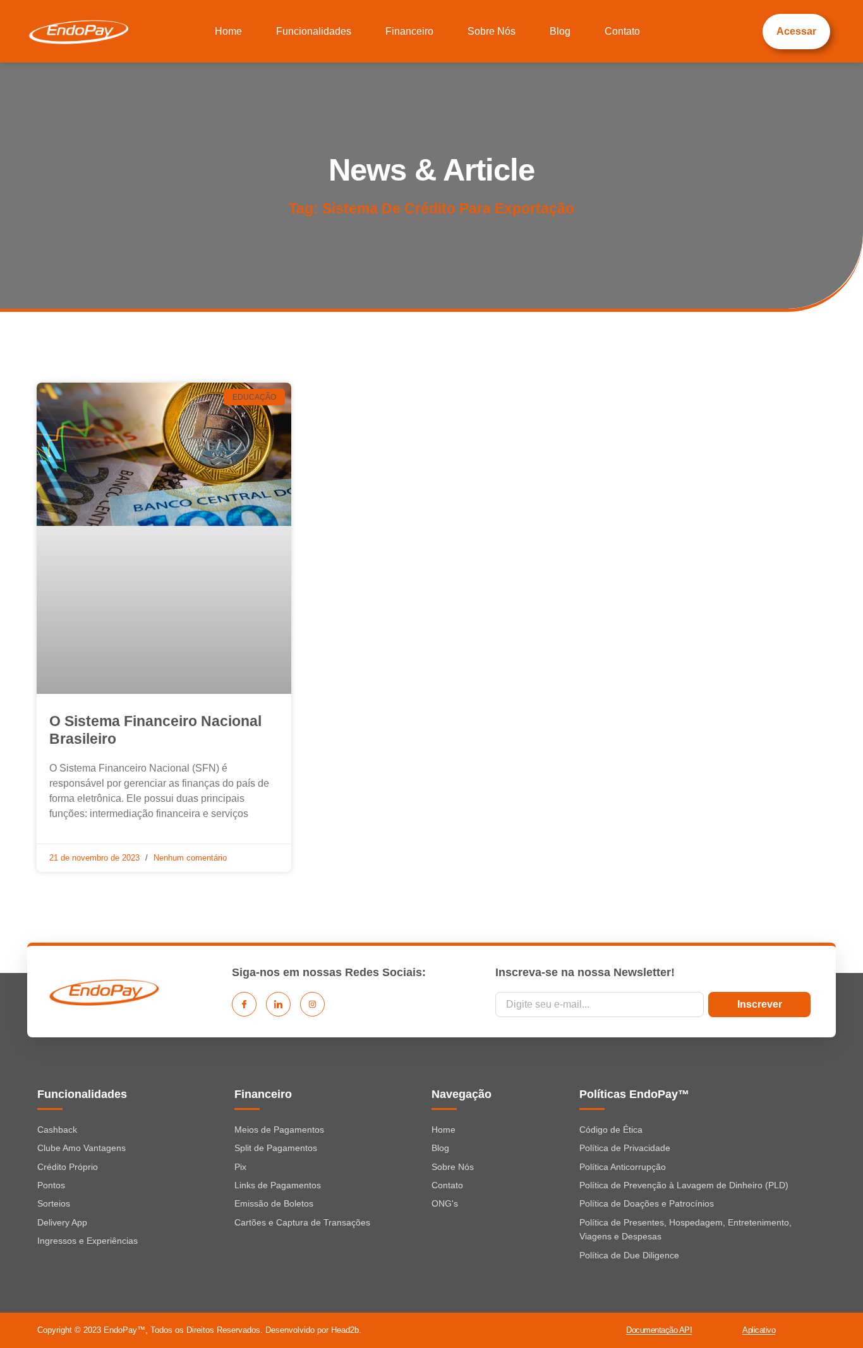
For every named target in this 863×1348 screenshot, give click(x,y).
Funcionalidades (313, 31)
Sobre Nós (492, 31)
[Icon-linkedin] (278, 1004)
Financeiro (409, 31)
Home (228, 31)
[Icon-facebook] (244, 1004)
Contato (622, 31)
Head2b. (346, 1330)
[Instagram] (312, 1004)
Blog (560, 31)
